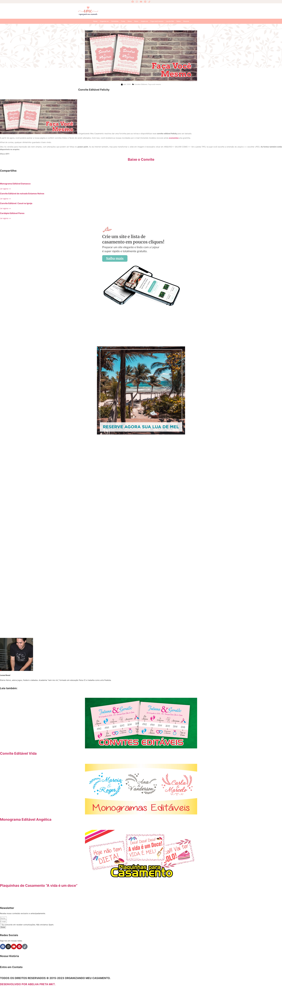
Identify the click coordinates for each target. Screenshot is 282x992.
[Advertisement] (152, 11)
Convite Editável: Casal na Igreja (16, 203)
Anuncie (186, 21)
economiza (173, 138)
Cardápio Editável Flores (12, 213)
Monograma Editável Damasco (15, 183)
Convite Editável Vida (18, 753)
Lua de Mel (170, 21)
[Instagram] (137, 2)
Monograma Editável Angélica (25, 819)
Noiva (130, 21)
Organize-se (104, 21)
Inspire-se (144, 21)
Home (95, 21)
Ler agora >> (5, 189)
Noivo (136, 21)
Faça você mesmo (156, 21)
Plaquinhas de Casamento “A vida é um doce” (38, 885)
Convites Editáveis (140, 84)
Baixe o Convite (141, 159)
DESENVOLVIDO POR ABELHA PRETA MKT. (28, 984)
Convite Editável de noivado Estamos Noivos (22, 193)
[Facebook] (133, 2)
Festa (123, 21)
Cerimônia (114, 21)
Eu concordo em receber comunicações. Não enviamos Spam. (28, 925)
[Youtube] (141, 2)
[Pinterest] (145, 2)
